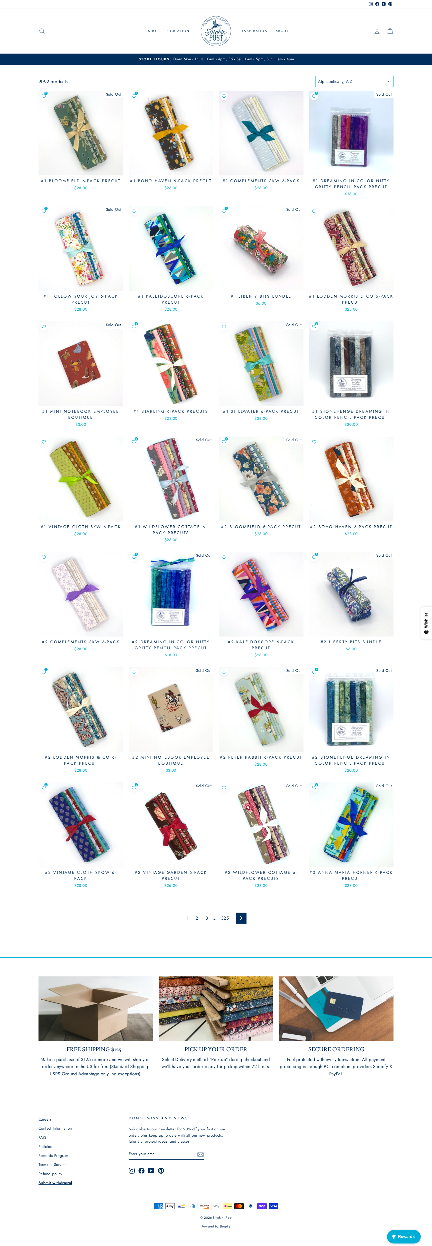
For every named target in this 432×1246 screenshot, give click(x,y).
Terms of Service (52, 1164)
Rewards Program (53, 1155)
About (282, 31)
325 (225, 918)
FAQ (42, 1137)
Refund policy (50, 1174)
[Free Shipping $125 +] (95, 1008)
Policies (45, 1146)
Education (178, 31)
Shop (153, 31)
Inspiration (255, 31)
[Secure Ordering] (336, 1008)
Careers (45, 1119)
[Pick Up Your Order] (216, 1008)
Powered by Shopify (216, 1226)
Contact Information (55, 1128)
